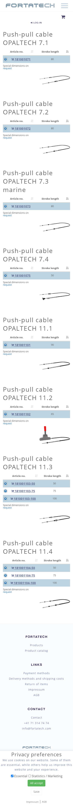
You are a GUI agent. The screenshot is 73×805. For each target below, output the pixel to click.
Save (36, 791)
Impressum (36, 689)
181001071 (22, 59)
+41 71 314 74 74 (36, 723)
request (7, 68)
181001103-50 (24, 484)
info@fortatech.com (36, 728)
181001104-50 (24, 568)
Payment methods (36, 673)
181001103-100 (24, 499)
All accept (36, 783)
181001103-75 (24, 491)
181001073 (22, 206)
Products (36, 645)
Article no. (16, 51)
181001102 (22, 414)
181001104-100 (24, 583)
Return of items (36, 684)
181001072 (22, 128)
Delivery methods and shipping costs (36, 678)
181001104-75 (24, 575)
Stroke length (50, 51)
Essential (20, 776)
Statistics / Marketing (46, 776)
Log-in (37, 22)
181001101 (22, 345)
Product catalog (36, 650)
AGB (36, 695)
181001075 (22, 275)
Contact (36, 717)
